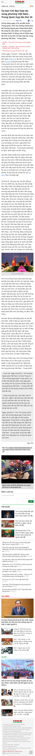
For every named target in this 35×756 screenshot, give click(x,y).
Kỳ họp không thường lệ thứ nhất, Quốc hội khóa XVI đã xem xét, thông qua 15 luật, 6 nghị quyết (17, 622)
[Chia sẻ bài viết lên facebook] (28, 20)
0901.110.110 (18, 751)
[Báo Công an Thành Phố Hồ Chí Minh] (19, 2)
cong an (12, 449)
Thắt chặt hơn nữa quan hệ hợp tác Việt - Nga (15, 51)
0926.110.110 (10, 751)
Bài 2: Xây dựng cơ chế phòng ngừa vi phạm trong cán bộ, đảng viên (23, 641)
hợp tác (7, 62)
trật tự (15, 447)
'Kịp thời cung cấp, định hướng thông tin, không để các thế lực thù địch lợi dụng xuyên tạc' (17, 549)
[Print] (32, 20)
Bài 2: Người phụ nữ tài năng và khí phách (22, 649)
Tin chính (5, 596)
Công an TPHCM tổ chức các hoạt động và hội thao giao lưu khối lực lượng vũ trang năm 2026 (23, 632)
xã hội (28, 447)
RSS (32, 6)
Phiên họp (12, 59)
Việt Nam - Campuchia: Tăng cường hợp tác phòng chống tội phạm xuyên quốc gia (16, 47)
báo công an (18, 449)
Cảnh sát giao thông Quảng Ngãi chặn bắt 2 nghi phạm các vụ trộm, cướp (23, 712)
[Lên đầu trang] (31, 752)
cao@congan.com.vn (11, 746)
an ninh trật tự (22, 447)
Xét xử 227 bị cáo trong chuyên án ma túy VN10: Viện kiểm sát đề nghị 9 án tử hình (17, 683)
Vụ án (4, 657)
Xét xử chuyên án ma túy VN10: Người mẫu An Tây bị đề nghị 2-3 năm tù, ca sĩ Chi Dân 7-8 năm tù (23, 693)
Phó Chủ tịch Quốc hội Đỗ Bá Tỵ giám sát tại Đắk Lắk (23, 523)
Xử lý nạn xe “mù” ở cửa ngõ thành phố (15, 579)
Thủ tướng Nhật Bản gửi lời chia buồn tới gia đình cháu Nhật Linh (24, 513)
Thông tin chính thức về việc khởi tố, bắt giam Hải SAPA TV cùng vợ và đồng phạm (24, 702)
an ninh (11, 447)
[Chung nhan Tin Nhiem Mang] (11, 753)
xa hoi (7, 449)
